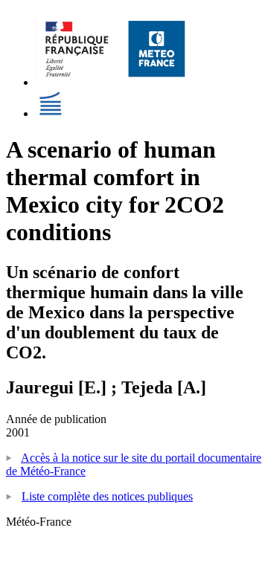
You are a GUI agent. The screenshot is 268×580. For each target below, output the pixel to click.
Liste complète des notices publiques (107, 496)
